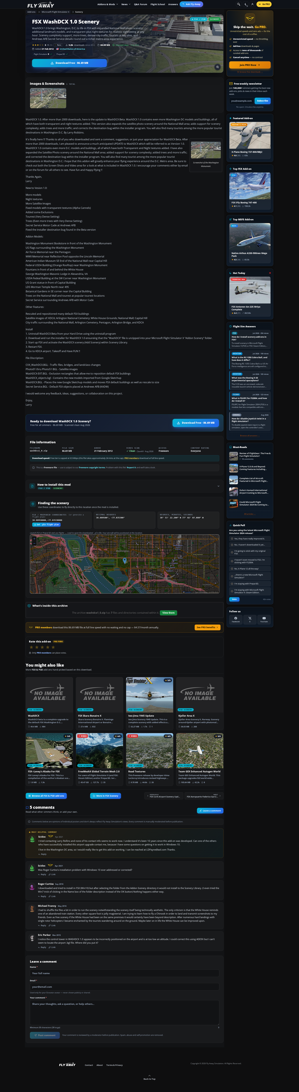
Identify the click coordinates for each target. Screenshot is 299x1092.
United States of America (72, 48)
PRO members (131, 458)
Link (53, 874)
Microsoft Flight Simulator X (55, 11)
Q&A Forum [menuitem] (140, 4)
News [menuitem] (124, 4)
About (100, 1065)
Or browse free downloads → (250, 72)
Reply (43, 854)
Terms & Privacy (114, 1065)
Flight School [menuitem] (158, 4)
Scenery (79, 11)
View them (168, 612)
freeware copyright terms (92, 467)
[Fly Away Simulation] (40, 4)
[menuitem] (191, 4)
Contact (89, 1065)
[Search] (239, 4)
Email (33, 980)
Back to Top (149, 1079)
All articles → (250, 514)
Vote (234, 599)
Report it (131, 467)
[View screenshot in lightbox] (217, 67)
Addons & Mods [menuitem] (106, 4)
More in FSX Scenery (107, 795)
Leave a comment (212, 810)
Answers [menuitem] (173, 4)
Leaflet (188, 592)
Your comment (38, 998)
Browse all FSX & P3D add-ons (48, 795)
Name (34, 967)
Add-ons (31, 11)
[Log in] (252, 4)
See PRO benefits (206, 627)
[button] (125, 561)
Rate (59, 45)
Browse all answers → (250, 435)
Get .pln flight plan (48, 524)
